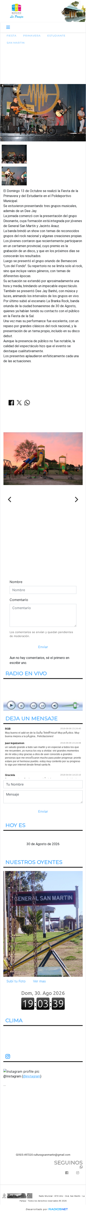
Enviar (43, 647)
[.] (43, 923)
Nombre (16, 582)
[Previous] (10, 499)
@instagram (31, 1076)
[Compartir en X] (19, 404)
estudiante (56, 35)
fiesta (11, 35)
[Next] (76, 499)
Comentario (19, 600)
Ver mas (39, 981)
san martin (16, 42)
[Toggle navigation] (8, 27)
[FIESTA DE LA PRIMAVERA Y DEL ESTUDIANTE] (14, 154)
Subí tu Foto (16, 981)
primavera (32, 35)
